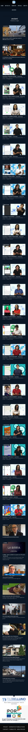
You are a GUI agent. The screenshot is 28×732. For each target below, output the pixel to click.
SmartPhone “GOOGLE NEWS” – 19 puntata (11, 176)
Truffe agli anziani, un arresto (9, 678)
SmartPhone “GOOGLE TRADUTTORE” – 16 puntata (13, 236)
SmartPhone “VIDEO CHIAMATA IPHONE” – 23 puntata (14, 96)
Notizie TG (7, 5)
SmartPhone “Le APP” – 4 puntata (9, 517)
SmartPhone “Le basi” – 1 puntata (10, 436)
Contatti (6, 729)
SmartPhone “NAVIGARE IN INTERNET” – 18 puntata (13, 196)
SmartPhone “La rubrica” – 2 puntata (10, 497)
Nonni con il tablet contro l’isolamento (10, 636)
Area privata (21, 729)
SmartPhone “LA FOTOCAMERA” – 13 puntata (12, 296)
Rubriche (14, 5)
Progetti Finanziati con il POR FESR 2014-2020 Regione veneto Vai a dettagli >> (13, 720)
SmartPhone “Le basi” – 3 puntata (10, 477)
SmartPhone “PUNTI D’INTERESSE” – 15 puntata (12, 256)
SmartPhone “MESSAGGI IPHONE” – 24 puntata (12, 76)
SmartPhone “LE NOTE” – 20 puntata (10, 156)
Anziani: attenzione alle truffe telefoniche (11, 596)
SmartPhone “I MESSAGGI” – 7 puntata (11, 376)
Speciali (20, 5)
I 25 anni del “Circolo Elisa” (8, 577)
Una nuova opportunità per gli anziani (10, 616)
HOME (2, 5)
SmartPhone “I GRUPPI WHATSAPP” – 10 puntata (13, 356)
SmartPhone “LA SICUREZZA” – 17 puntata (11, 216)
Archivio (14, 10)
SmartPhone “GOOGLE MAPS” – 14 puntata (11, 276)
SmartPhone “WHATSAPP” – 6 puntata (10, 416)
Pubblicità (12, 729)
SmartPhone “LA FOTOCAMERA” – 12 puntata (12, 316)
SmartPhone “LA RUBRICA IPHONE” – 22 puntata (13, 116)
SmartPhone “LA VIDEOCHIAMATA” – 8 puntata (12, 396)
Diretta (25, 5)
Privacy (5, 727)
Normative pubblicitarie (17, 727)
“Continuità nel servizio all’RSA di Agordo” (11, 657)
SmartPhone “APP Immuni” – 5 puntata (11, 456)
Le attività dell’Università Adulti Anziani (11, 537)
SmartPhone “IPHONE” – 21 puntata (10, 136)
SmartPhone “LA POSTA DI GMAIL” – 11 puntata (12, 336)
